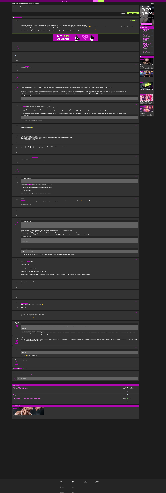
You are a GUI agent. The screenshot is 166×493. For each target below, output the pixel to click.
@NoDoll (24, 106)
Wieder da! (95, 1)
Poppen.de (96, 482)
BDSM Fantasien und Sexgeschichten (23, 399)
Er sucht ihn (85, 483)
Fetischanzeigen (85, 482)
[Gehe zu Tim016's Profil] (128, 395)
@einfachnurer (29, 184)
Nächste (18, 368)
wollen (65, 488)
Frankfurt (73, 486)
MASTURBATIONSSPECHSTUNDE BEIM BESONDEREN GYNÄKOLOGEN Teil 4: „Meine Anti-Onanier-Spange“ (147, 45)
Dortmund (73, 488)
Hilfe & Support (61, 482)
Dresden (73, 491)
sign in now (32, 374)
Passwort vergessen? (62, 487)
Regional (73, 481)
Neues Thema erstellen (123, 13)
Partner (96, 481)
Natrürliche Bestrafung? (16, 391)
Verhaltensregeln (62, 492)
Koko (96, 486)
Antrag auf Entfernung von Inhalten (64, 491)
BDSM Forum (23, 10)
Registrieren (101, 1)
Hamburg (73, 483)
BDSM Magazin (64, 483)
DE (91, 1)
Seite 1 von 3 (24, 368)
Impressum (61, 486)
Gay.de (96, 483)
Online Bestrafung (15, 394)
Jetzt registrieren (147, 24)
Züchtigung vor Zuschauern (16, 387)
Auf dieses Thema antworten (133, 13)
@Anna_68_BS (23, 200)
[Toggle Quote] (22, 95)
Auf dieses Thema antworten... (22, 378)
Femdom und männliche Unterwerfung (23, 388)
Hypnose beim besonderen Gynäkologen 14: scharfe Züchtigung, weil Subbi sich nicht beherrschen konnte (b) (27, 398)
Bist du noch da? (145, 51)
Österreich (73, 492)
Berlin (72, 482)
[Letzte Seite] (21, 17)
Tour (60, 483)
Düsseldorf (73, 487)
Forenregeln (152, 3)
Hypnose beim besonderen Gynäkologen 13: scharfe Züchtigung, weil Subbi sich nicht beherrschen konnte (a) (27, 401)
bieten (62, 488)
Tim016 (131, 394)
